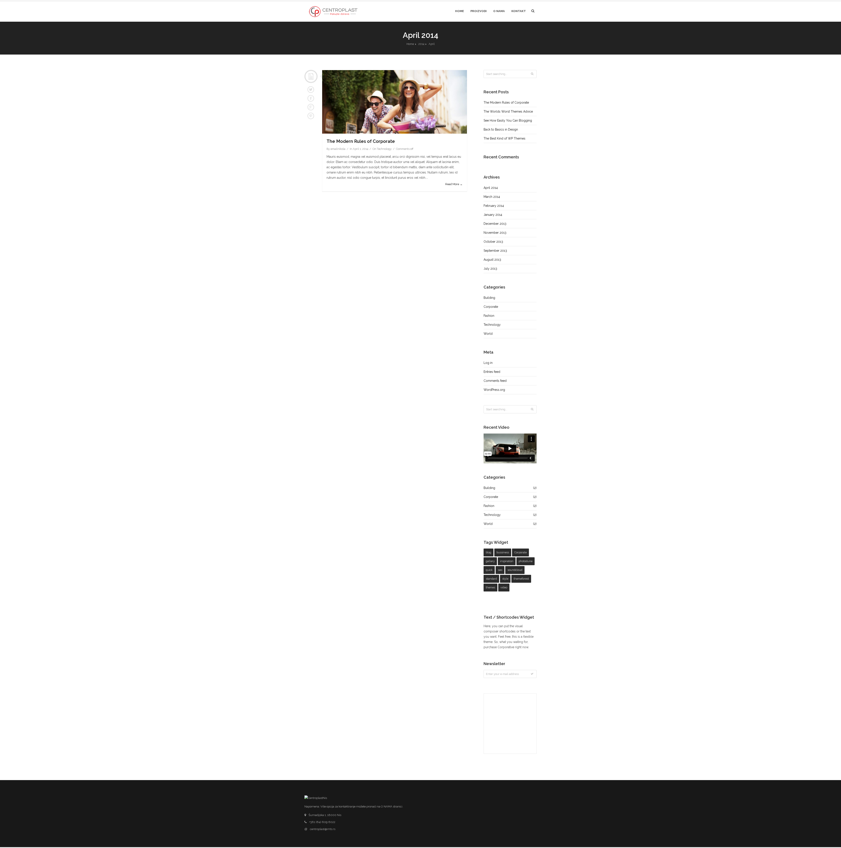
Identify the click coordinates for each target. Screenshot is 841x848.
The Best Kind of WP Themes (504, 138)
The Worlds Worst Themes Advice (508, 111)
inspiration (506, 561)
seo (500, 570)
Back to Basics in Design (501, 129)
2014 (421, 44)
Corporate (491, 306)
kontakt (518, 11)
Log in (488, 363)
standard (491, 578)
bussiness (502, 552)
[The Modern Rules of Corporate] (394, 102)
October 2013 (493, 241)
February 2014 (494, 205)
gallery (490, 561)
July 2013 (490, 268)
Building (489, 297)
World (488, 333)
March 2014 (492, 196)
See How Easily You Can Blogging (508, 120)
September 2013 (495, 250)
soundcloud (514, 570)
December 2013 (495, 223)
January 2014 (493, 214)
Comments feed (495, 380)
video (503, 587)
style (505, 578)
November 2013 (495, 232)
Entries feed (492, 372)
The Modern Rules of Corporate (361, 141)
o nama (499, 11)
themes (490, 587)
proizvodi (478, 11)
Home (459, 11)
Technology (384, 148)
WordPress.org (494, 389)
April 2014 (491, 187)
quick (489, 570)
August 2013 (492, 259)
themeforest (521, 578)
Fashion (489, 315)
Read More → (454, 184)
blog (488, 552)
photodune (525, 561)
